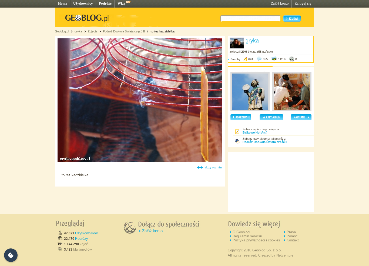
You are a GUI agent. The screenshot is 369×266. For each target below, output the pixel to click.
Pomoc (292, 236)
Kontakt (293, 240)
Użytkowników (86, 233)
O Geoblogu (242, 232)
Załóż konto (280, 3)
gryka (78, 31)
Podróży (81, 239)
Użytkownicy (83, 3)
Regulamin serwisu (247, 236)
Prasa (291, 232)
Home (62, 3)
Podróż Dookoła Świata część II (124, 31)
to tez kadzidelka (162, 31)
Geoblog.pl (62, 31)
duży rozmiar (213, 167)
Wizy (122, 3)
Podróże (105, 3)
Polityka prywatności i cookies (256, 240)
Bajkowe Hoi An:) (255, 132)
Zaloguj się (303, 3)
